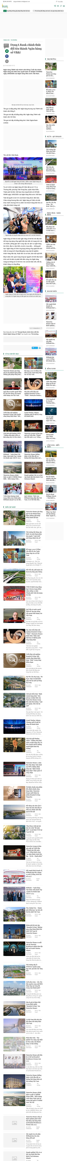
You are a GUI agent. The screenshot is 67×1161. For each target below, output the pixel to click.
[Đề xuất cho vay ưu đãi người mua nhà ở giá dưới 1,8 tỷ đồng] (51, 274)
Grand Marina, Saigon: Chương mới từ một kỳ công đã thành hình (33, 414)
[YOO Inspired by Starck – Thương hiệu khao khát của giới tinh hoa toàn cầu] (51, 393)
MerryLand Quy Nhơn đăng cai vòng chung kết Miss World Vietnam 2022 (51, 436)
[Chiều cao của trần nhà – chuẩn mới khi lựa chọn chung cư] (51, 239)
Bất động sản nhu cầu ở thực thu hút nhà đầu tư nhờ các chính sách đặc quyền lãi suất (34, 808)
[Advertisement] (33, 25)
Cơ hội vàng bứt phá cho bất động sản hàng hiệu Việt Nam (34, 1021)
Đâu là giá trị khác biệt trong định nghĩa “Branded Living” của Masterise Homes (33, 1005)
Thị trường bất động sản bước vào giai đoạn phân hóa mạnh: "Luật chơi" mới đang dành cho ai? (34, 535)
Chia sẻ (35, 347)
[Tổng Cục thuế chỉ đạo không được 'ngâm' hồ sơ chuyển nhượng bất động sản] (51, 506)
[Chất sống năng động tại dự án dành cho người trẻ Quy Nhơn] (51, 376)
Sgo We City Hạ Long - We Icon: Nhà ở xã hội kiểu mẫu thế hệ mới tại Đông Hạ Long (34, 679)
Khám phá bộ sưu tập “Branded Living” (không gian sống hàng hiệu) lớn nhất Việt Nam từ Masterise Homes (34, 929)
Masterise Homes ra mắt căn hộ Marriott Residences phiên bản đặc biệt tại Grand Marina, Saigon (34, 946)
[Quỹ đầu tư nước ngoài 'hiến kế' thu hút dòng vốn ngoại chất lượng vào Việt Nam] (14, 615)
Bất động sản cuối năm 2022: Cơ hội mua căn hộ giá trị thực (51, 228)
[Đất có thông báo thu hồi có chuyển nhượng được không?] (51, 453)
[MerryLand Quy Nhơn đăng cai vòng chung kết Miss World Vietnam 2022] (51, 429)
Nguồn (35, 328)
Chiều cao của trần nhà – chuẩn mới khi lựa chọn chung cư (51, 246)
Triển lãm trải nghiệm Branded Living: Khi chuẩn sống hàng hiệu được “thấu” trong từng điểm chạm (12, 414)
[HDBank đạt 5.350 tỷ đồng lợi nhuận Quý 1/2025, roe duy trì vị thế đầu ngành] (51, 351)
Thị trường (38, 520)
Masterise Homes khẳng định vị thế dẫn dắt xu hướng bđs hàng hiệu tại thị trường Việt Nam (33, 456)
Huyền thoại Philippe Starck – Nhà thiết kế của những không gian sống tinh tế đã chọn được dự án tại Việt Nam (51, 496)
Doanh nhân (38, 879)
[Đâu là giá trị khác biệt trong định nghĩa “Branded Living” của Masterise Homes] (14, 1008)
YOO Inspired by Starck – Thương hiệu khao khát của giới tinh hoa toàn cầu (50, 401)
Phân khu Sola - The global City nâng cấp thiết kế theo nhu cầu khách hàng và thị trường (34, 1041)
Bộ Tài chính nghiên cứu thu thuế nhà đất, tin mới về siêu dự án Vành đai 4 (51, 478)
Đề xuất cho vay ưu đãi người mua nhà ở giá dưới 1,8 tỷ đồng (51, 281)
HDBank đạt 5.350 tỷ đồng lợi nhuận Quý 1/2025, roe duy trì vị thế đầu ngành (51, 359)
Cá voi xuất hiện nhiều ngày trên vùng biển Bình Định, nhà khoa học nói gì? (51, 418)
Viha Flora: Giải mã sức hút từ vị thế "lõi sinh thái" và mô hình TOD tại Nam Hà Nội (34, 829)
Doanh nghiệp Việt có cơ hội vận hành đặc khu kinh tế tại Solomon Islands (33, 477)
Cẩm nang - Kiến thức (53, 446)
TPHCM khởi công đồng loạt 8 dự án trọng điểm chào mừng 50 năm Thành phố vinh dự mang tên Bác (34, 591)
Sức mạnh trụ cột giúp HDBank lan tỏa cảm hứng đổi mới (33, 1136)
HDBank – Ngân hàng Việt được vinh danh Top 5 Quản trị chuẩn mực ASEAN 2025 (12, 456)
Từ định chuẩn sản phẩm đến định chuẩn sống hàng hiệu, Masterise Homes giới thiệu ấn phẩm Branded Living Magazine (34, 792)
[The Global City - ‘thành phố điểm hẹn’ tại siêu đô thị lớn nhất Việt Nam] (14, 914)
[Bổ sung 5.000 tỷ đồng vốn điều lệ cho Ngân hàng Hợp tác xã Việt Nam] (14, 555)
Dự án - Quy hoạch (38, 541)
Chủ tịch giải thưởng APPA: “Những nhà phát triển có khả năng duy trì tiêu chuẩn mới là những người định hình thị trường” (12, 435)
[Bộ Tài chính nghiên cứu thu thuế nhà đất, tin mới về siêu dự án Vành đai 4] (51, 471)
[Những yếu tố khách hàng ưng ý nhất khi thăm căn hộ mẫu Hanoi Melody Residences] (51, 256)
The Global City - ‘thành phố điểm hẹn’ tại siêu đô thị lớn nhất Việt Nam (34, 910)
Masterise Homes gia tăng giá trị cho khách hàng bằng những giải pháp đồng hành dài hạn (12, 372)
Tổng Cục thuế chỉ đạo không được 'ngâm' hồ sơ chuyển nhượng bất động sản (51, 514)
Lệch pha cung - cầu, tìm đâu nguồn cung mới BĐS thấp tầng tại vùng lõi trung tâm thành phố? (34, 985)
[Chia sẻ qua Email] (7, 61)
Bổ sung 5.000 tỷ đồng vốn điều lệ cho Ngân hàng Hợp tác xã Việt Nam (33, 372)
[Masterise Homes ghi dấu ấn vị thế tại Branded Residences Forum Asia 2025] (14, 1061)
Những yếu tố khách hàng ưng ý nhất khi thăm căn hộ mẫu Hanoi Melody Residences (50, 264)
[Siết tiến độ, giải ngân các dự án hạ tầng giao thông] (14, 576)
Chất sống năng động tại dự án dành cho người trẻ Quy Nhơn (51, 383)
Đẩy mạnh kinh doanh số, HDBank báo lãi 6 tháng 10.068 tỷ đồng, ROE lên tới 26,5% (34, 873)
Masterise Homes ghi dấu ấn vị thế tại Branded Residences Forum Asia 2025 (34, 1058)
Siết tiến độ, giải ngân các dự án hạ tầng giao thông (34, 571)
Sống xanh (51, 368)
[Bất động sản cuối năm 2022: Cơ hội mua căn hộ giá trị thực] (51, 221)
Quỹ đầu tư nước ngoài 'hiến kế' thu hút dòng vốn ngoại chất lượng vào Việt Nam (12, 393)
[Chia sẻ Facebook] (7, 56)
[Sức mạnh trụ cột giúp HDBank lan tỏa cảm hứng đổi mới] (14, 1140)
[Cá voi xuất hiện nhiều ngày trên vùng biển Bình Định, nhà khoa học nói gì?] (51, 411)
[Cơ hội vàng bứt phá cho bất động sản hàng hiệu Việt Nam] (14, 1026)
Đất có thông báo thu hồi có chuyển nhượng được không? (51, 460)
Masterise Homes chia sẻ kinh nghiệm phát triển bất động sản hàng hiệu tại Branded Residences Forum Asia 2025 (34, 1121)
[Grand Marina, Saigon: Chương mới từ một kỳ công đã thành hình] (14, 726)
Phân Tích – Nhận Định (54, 213)
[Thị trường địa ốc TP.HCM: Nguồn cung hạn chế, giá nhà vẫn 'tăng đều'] (14, 971)
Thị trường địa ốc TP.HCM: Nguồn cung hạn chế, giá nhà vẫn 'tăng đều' (34, 967)
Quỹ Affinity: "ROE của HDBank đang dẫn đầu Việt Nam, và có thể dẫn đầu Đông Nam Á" (33, 498)
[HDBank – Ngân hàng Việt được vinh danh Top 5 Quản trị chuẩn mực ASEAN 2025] (14, 894)
